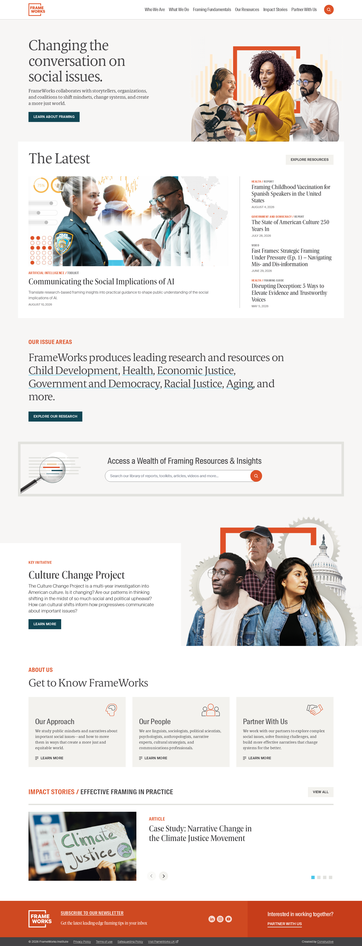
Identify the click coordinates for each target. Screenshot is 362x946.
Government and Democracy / (273, 217)
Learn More (52, 758)
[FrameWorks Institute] (36, 9)
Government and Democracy (94, 384)
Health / (258, 181)
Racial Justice (193, 384)
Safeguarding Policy (130, 941)
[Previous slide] (151, 876)
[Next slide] (163, 876)
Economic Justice (195, 371)
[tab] (313, 877)
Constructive (325, 941)
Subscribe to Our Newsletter (92, 913)
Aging (239, 384)
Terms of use (104, 941)
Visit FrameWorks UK (161, 941)
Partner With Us (285, 923)
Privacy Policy (82, 941)
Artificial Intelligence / (47, 273)
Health (137, 371)
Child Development (73, 371)
